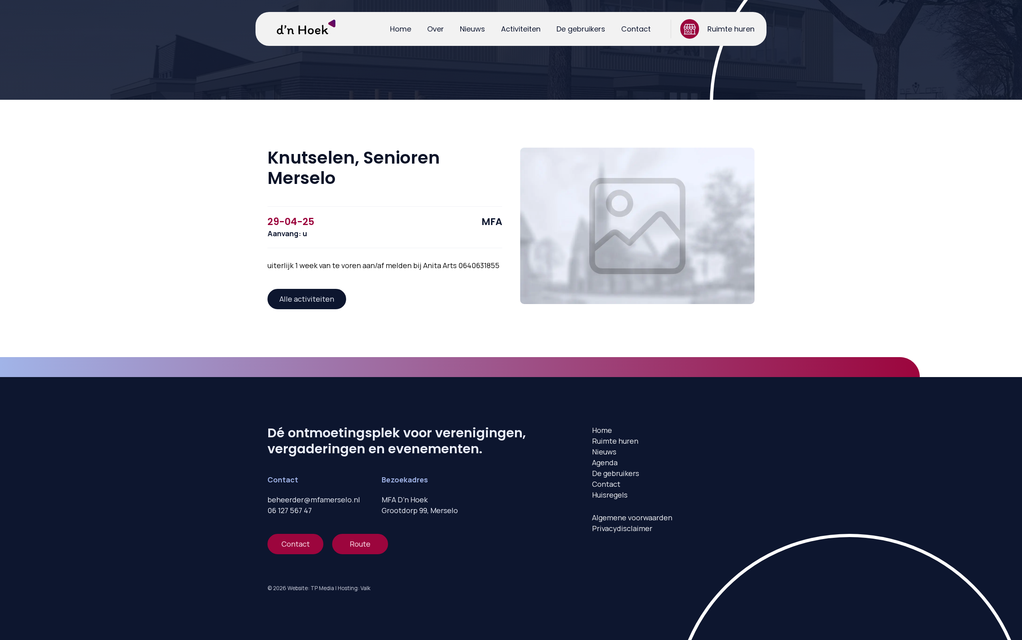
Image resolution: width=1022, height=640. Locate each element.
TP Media (322, 588)
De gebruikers (581, 29)
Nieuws (472, 29)
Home (400, 29)
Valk (365, 588)
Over (435, 29)
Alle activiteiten (306, 299)
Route (360, 544)
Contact (636, 29)
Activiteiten (521, 29)
